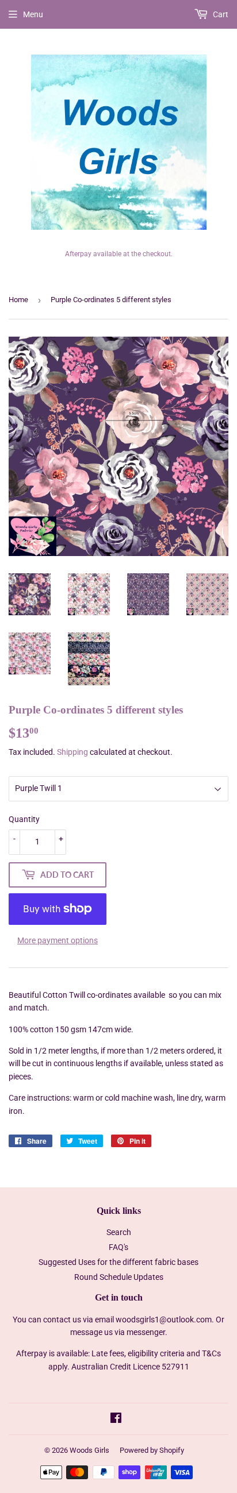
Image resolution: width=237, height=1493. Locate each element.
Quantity (24, 819)
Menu (33, 14)
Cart (219, 14)
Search (118, 1232)
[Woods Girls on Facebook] (116, 1419)
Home (18, 299)
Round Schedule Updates (118, 1277)
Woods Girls (89, 1450)
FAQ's (118, 1247)
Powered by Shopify (152, 1450)
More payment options (57, 940)
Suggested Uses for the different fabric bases (118, 1262)
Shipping (72, 752)
